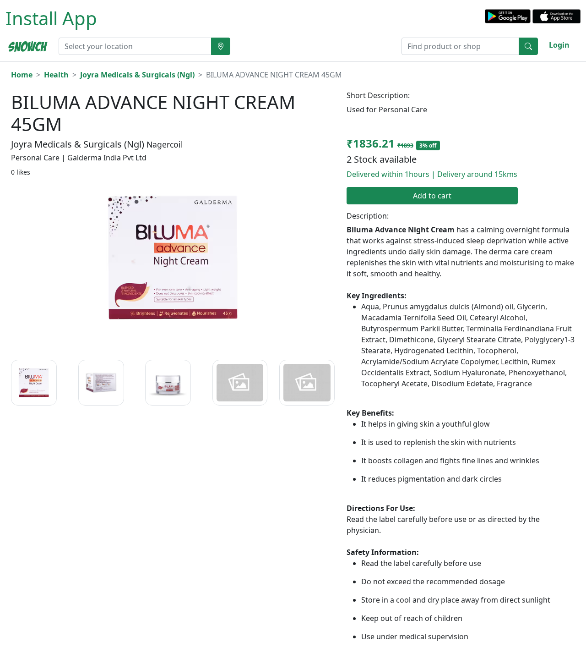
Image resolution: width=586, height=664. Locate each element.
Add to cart (432, 196)
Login (559, 45)
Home (22, 75)
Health (56, 75)
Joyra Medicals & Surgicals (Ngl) (137, 75)
